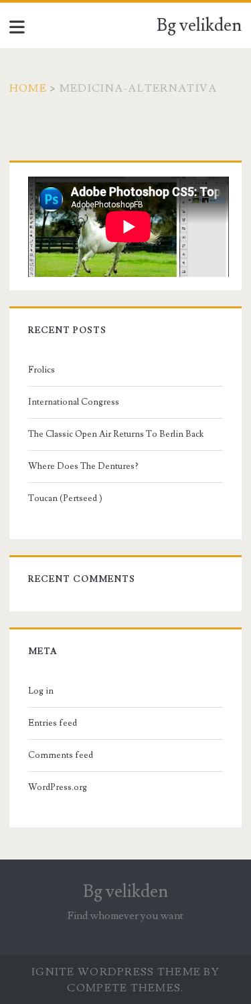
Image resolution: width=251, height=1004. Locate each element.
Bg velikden (199, 25)
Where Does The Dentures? (83, 466)
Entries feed (52, 723)
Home (28, 88)
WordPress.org (57, 787)
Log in (41, 691)
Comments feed (60, 755)
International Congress (73, 402)
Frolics (41, 370)
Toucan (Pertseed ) (65, 498)
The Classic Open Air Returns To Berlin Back (115, 434)
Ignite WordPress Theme (116, 972)
